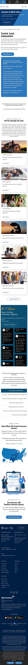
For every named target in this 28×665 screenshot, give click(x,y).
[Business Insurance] (14, 282)
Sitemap (16, 624)
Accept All (10, 662)
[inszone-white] (7, 527)
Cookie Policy (19, 623)
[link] (8, 618)
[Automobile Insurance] (14, 179)
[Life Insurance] (14, 206)
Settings (13, 660)
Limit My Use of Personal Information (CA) (18, 631)
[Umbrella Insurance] (14, 232)
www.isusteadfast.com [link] (6, 609)
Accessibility (3, 623)
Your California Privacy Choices (9, 630)
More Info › (3, 541)
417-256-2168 (18, 443)
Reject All (18, 662)
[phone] (17, 592)
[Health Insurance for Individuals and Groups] (14, 257)
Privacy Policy (10, 623)
